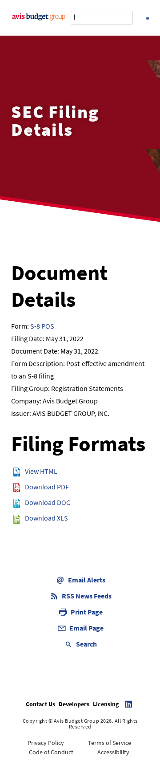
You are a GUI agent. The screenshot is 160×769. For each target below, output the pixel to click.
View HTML (41, 471)
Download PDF (47, 486)
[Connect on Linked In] (128, 704)
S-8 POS (42, 325)
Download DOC (47, 502)
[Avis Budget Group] (38, 16)
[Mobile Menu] (147, 17)
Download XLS (46, 517)
